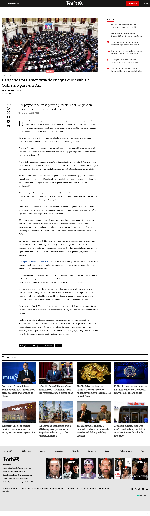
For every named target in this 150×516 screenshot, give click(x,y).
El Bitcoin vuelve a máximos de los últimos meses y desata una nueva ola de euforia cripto (130, 389)
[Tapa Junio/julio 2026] (54, 468)
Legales (72, 488)
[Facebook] (8, 117)
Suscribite (132, 3)
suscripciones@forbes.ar (20, 478)
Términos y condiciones (59, 488)
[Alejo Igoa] (88, 468)
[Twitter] (8, 113)
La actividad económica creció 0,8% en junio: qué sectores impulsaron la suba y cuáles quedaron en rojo (55, 431)
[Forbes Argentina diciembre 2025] (105, 468)
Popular (110, 19)
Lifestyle (75, 451)
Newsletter (14, 488)
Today (143, 451)
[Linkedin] (8, 126)
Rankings (92, 451)
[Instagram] (139, 489)
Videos (107, 451)
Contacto (23, 488)
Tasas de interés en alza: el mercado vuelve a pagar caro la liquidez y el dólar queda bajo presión (93, 431)
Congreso (24, 345)
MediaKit (5, 488)
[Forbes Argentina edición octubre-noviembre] (122, 468)
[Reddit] (8, 121)
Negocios (59, 451)
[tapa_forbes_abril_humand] (71, 468)
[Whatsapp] (8, 108)
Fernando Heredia (9, 90)
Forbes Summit (126, 451)
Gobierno (48, 345)
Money (42, 451)
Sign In (145, 3)
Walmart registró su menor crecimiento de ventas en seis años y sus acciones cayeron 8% (18, 429)
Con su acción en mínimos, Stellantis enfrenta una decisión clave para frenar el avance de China (18, 391)
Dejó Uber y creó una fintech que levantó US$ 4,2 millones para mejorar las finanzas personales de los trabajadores (126, 52)
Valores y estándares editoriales (38, 488)
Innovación (8, 451)
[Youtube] (143, 489)
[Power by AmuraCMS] (142, 495)
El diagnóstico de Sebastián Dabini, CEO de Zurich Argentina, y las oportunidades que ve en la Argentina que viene (126, 34)
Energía (36, 345)
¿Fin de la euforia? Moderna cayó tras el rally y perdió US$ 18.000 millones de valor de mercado (129, 431)
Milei (58, 345)
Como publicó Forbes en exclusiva (33, 261)
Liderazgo (26, 451)
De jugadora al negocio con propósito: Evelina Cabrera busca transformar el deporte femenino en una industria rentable (126, 61)
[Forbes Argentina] (75, 3)
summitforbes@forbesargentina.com (20, 475)
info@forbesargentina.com (17, 471)
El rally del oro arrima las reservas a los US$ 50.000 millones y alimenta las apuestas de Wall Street (94, 391)
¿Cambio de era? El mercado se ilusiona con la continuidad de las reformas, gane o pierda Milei (56, 389)
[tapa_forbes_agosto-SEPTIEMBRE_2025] (139, 468)
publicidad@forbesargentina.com (20, 468)
